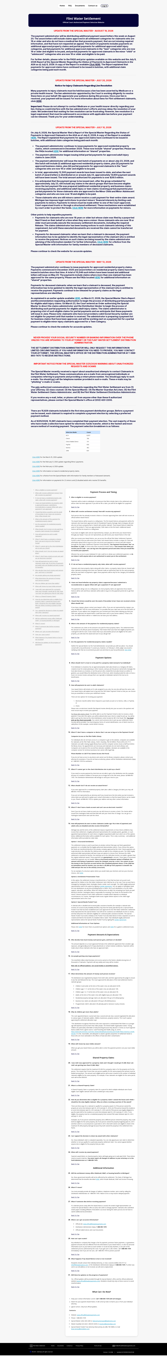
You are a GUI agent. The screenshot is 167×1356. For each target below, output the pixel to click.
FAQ (70, 5)
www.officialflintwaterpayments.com (94, 1224)
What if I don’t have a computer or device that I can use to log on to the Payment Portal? (48, 541)
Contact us (92, 5)
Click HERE (94, 64)
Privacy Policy (79, 1346)
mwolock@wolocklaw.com (107, 1324)
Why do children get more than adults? (47, 583)
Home (62, 5)
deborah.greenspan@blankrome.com (104, 1321)
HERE (39, 101)
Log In (104, 6)
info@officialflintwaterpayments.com (125, 1346)
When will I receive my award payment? (47, 615)
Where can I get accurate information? (47, 631)
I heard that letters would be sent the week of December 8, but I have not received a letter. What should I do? (48, 514)
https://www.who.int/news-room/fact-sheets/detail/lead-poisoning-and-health (95, 1032)
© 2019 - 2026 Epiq (37, 1352)
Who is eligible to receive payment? (46, 490)
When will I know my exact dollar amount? (48, 586)
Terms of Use (97, 1346)
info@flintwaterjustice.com (79, 1265)
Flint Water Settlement (83, 18)
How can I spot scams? (42, 634)
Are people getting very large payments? (47, 575)
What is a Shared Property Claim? (45, 596)
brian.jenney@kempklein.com (80, 1329)
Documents (80, 5)
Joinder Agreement (106, 886)
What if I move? (40, 623)
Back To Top (75, 507)
